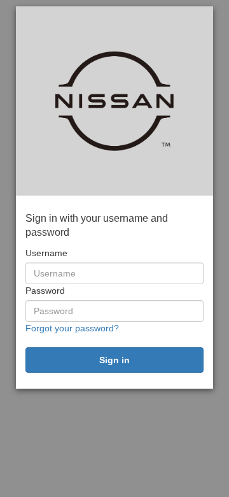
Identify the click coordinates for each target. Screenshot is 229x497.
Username (46, 253)
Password (45, 290)
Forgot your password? (72, 328)
